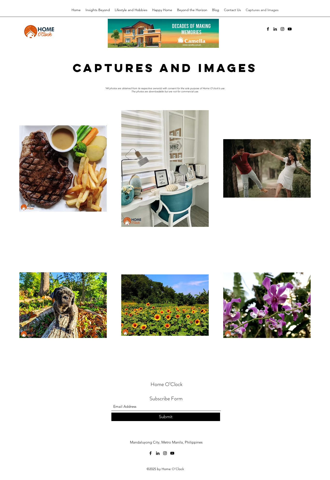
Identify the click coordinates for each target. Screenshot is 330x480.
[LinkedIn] (275, 29)
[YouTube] (289, 29)
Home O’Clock (166, 384)
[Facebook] (267, 29)
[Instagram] (282, 29)
